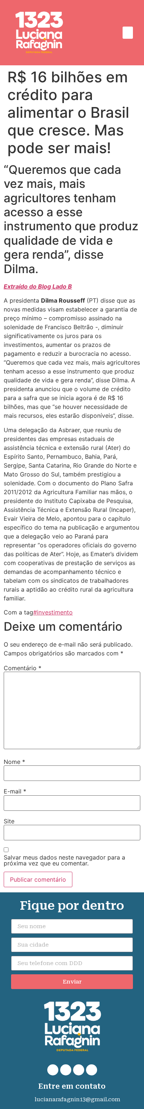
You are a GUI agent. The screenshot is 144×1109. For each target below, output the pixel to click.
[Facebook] (65, 1069)
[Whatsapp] (52, 1069)
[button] (128, 33)
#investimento (53, 612)
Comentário (22, 668)
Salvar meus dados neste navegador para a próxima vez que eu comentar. (64, 860)
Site (9, 821)
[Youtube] (91, 1069)
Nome (14, 762)
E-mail (15, 791)
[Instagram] (78, 1069)
